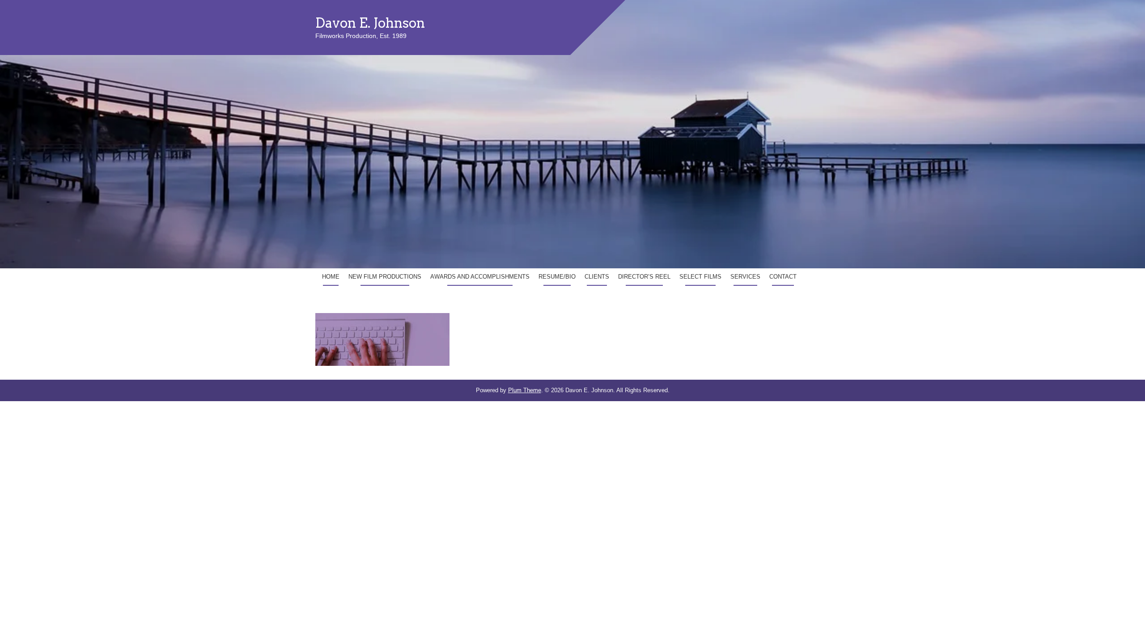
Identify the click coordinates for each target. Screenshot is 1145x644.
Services (745, 276)
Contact (783, 276)
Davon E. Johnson (370, 23)
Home (330, 276)
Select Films (700, 276)
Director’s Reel (644, 276)
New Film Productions (384, 276)
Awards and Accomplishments (480, 276)
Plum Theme (524, 390)
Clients (597, 276)
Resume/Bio (557, 276)
